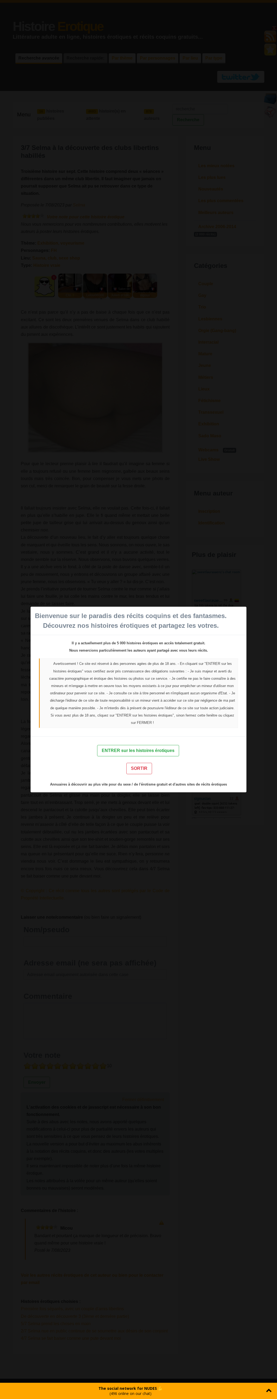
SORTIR (139, 768)
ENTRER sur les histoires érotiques (138, 750)
